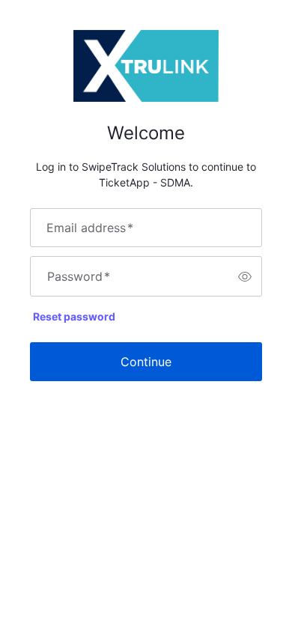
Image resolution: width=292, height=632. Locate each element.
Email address (89, 227)
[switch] (244, 276)
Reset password (74, 316)
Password (78, 276)
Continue (146, 361)
